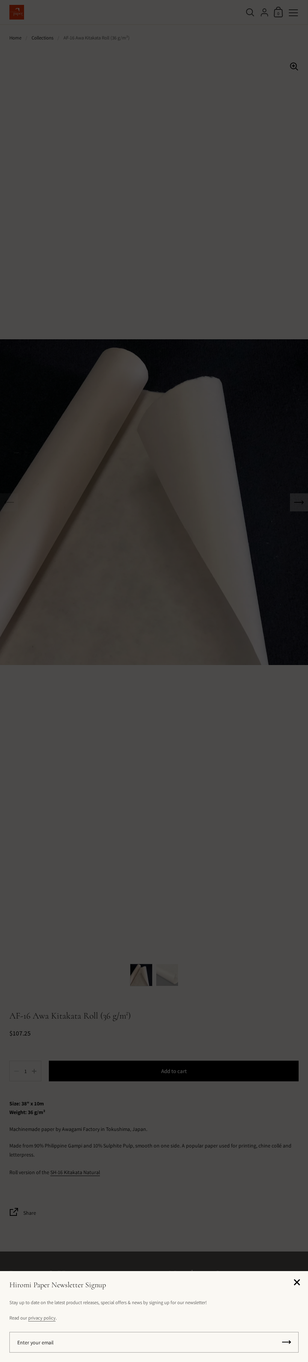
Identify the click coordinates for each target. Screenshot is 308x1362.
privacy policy (42, 1318)
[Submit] (286, 1342)
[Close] (296, 1283)
